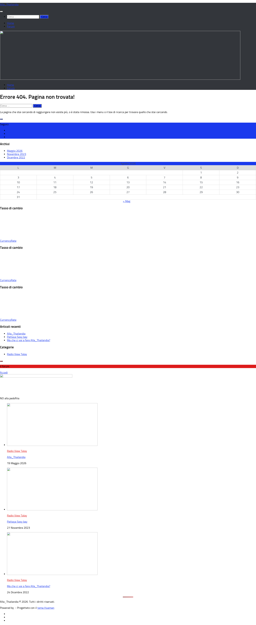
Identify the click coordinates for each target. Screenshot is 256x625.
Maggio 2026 (14, 150)
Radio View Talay (17, 354)
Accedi (4, 372)
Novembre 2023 (16, 154)
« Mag (126, 201)
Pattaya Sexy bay (17, 337)
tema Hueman (45, 607)
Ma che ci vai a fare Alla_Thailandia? (28, 340)
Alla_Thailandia (9, 4)
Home (10, 23)
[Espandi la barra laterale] (1, 119)
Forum (11, 26)
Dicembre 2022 (16, 157)
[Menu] (1, 11)
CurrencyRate (8, 240)
